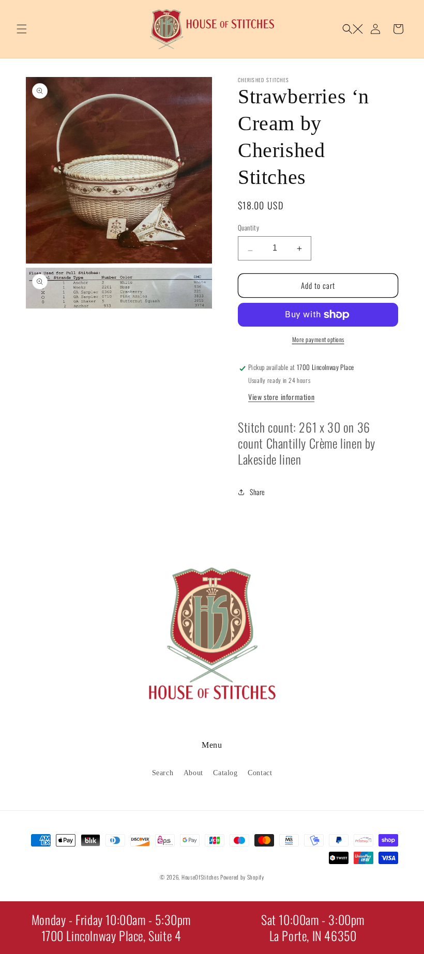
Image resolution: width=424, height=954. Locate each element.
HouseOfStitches (200, 877)
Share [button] (257, 491)
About (193, 773)
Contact (260, 773)
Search (163, 773)
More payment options (318, 339)
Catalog (225, 773)
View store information (281, 396)
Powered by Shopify (242, 877)
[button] (21, 29)
